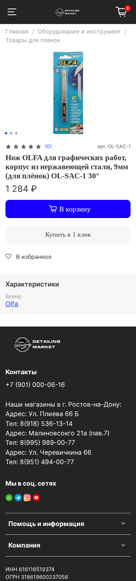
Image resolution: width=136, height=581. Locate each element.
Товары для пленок (33, 40)
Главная (16, 31)
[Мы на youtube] (36, 497)
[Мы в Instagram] (27, 497)
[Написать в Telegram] (18, 497)
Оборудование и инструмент (79, 31)
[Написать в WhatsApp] (9, 497)
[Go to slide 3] (16, 133)
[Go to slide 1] (6, 133)
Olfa (11, 304)
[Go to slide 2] (11, 133)
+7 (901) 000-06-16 (35, 384)
